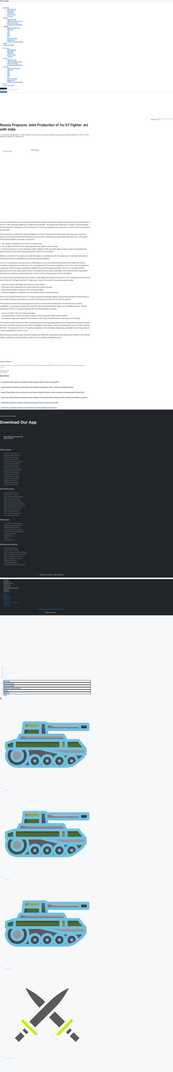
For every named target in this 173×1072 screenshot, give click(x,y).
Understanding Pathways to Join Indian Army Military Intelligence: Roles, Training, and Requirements (37, 387)
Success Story (9, 669)
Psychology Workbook (14, 25)
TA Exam (10, 16)
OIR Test (10, 30)
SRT (8, 33)
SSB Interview (11, 9)
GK (8, 36)
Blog (5, 43)
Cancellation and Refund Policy (11, 588)
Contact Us (6, 591)
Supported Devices (8, 583)
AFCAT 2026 (11, 14)
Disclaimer (6, 589)
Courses (6, 7)
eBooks (6, 26)
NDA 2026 (10, 11)
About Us (6, 580)
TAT (8, 31)
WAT (8, 35)
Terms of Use (7, 584)
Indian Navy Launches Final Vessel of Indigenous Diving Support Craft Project (29, 408)
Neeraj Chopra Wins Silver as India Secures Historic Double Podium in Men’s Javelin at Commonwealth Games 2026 (42, 392)
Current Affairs (12, 38)
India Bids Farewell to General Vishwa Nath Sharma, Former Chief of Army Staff (29, 402)
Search (3, 88)
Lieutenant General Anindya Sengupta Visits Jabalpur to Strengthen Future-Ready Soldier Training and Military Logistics (44, 397)
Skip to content (4, 1)
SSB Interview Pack (13, 28)
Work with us (7, 581)
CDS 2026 (10, 13)
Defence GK (11, 40)
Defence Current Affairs (15, 42)
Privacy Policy (7, 586)
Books (6, 18)
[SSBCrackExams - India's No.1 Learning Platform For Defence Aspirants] (5, 4)
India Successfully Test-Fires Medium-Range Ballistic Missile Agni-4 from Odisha (30, 382)
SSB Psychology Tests (14, 21)
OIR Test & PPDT (12, 23)
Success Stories (9, 45)
